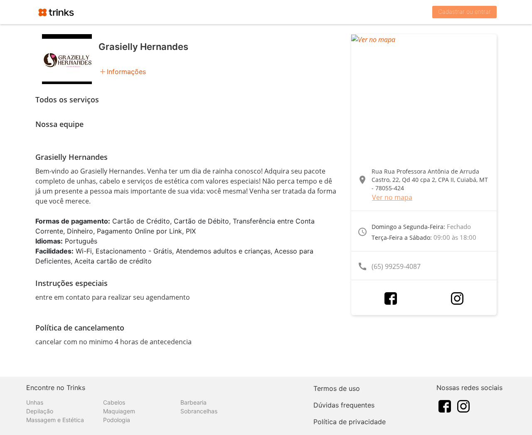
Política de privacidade (349, 422)
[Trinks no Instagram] (463, 405)
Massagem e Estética (55, 419)
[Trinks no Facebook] (444, 405)
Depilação (39, 411)
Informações (126, 71)
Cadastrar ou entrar (464, 11)
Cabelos (114, 402)
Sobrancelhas (198, 411)
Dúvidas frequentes (343, 405)
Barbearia (193, 402)
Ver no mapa (392, 197)
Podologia (116, 419)
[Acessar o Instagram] (457, 298)
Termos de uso (336, 388)
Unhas (34, 402)
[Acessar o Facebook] (390, 298)
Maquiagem (119, 411)
